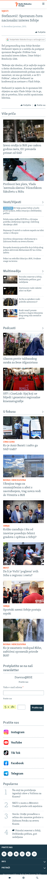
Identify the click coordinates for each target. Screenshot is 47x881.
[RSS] (28, 854)
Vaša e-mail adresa (13, 687)
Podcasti (9, 328)
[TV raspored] (34, 854)
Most (6, 568)
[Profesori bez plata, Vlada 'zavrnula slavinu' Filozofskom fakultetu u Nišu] (23, 169)
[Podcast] (23, 878)
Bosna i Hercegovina (14, 480)
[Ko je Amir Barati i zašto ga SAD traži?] (23, 427)
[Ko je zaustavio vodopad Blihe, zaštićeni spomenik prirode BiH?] (23, 630)
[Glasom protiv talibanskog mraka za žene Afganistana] (23, 344)
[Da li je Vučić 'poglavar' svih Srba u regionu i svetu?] (23, 553)
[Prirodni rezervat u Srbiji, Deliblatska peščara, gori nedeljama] (10, 280)
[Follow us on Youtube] (16, 854)
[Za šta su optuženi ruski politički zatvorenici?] (10, 302)
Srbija (6, 526)
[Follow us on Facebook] (4, 854)
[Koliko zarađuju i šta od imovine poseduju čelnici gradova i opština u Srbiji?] (23, 511)
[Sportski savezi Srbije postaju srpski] (23, 592)
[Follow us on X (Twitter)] (10, 854)
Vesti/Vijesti (12, 202)
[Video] (10, 878)
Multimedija (12, 271)
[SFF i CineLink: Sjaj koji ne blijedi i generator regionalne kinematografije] (23, 379)
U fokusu (9, 412)
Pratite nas (37, 708)
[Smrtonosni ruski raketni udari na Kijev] (10, 291)
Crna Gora (9, 442)
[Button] (40, 32)
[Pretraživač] (37, 878)
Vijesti (5, 11)
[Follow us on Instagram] (22, 854)
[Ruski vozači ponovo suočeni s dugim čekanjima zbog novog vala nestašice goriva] (10, 313)
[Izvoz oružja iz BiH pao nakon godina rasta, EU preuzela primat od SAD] (23, 131)
